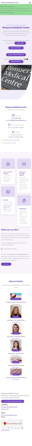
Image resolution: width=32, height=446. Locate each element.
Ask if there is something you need (13, 401)
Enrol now (6, 264)
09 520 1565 (17, 118)
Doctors (5, 200)
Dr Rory (5, 205)
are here (17, 140)
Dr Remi (5, 207)
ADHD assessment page (7, 12)
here (8, 181)
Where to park (5, 430)
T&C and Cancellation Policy (9, 415)
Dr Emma (9, 205)
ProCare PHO (5, 409)
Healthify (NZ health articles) (9, 407)
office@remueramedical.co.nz (18, 120)
